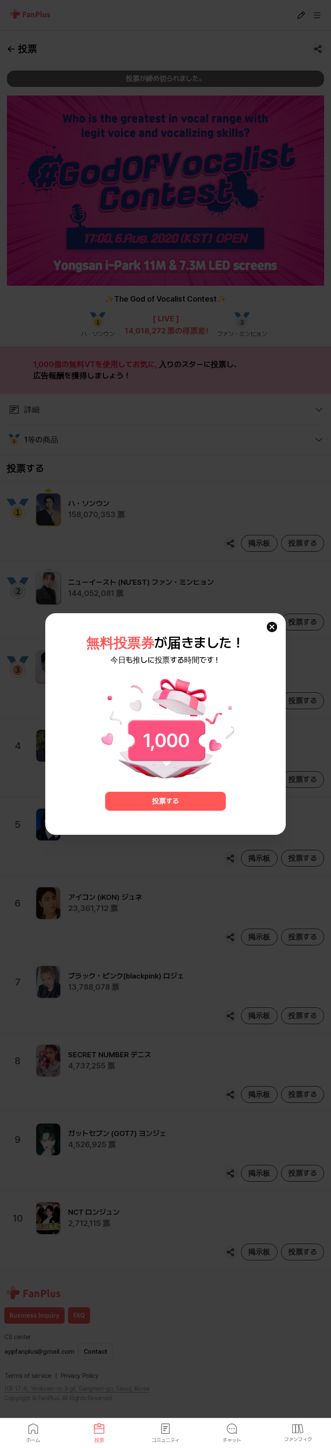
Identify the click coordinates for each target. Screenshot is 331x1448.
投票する (165, 801)
